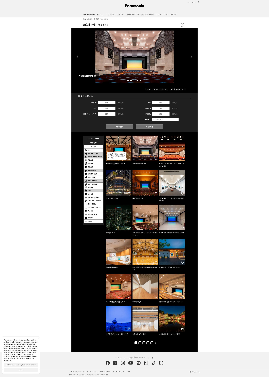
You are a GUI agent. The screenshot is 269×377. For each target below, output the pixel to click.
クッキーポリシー (92, 372)
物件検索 (119, 127)
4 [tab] (138, 81)
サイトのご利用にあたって (76, 372)
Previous (77, 57)
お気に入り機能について (178, 89)
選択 (106, 103)
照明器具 (96, 19)
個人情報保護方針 (105, 372)
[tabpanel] (134, 57)
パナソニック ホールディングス (121, 372)
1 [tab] (128, 81)
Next (191, 57)
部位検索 (149, 127)
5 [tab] (141, 81)
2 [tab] (131, 81)
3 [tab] (134, 81)
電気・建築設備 (87, 19)
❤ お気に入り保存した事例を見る (156, 89)
